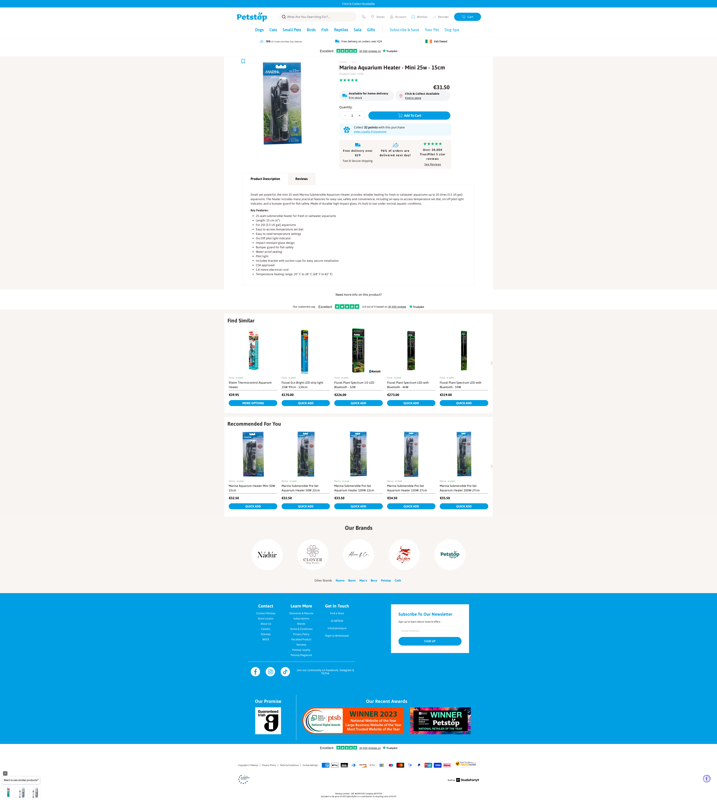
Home (343, 62)
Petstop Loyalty (301, 649)
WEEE (265, 639)
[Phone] (364, 16)
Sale (357, 29)
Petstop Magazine (301, 655)
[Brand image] (267, 555)
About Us (265, 623)
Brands (301, 623)
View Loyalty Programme (370, 131)
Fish (324, 29)
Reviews (301, 179)
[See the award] (353, 720)
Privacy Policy (301, 634)
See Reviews (432, 164)
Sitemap (266, 634)
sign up (430, 641)
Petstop (254, 765)
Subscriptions (301, 618)
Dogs (259, 29)
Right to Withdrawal (337, 635)
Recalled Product (301, 639)
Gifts (371, 29)
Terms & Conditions (301, 628)
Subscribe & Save (404, 29)
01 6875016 (337, 620)
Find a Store (337, 613)
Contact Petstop (265, 613)
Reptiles (341, 29)
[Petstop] (252, 16)
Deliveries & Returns (301, 613)
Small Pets (292, 29)
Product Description (265, 179)
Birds (311, 29)
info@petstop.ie (337, 628)
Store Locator (266, 618)
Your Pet (432, 29)
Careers (265, 628)
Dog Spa (452, 29)
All (354, 62)
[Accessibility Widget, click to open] (706, 778)
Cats (273, 29)
